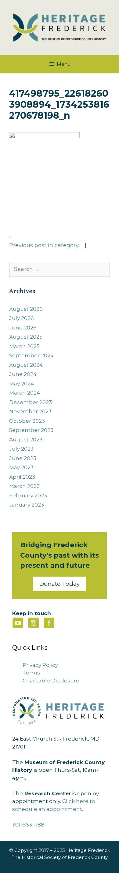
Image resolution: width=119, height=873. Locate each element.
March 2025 (24, 346)
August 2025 (25, 337)
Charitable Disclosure (51, 681)
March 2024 (24, 393)
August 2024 (26, 365)
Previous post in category (44, 245)
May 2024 (21, 384)
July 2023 (21, 449)
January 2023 (26, 505)
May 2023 (21, 467)
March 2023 (24, 486)
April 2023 (22, 477)
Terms (31, 673)
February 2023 (28, 495)
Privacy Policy (40, 665)
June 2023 (22, 458)
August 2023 (25, 439)
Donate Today (59, 583)
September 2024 (31, 355)
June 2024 (23, 374)
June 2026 (23, 328)
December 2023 (30, 402)
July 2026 (21, 318)
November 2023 (30, 411)
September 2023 (31, 430)
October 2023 (27, 421)
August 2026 (26, 309)
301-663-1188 (28, 825)
